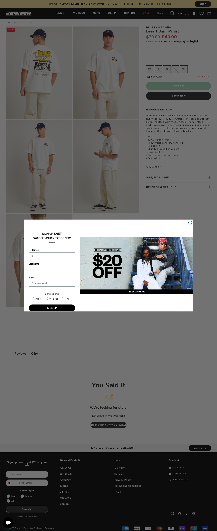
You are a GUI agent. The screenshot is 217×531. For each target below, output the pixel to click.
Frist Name (34, 250)
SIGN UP (52, 307)
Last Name (34, 264)
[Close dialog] (190, 222)
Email (31, 277)
